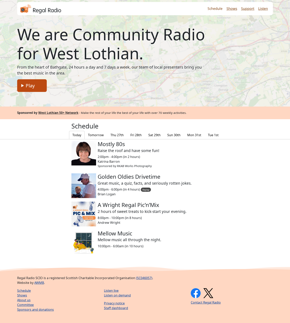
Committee (25, 305)
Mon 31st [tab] (194, 135)
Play (29, 85)
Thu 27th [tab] (117, 135)
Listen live (111, 290)
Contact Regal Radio (206, 302)
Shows (231, 8)
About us (24, 300)
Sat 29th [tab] (154, 135)
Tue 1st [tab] (213, 135)
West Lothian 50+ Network (58, 113)
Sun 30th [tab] (174, 135)
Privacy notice (114, 303)
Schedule (215, 8)
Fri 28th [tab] (136, 135)
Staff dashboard (116, 308)
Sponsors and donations (35, 309)
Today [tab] (76, 135)
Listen (263, 8)
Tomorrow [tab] (96, 135)
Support (247, 8)
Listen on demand (117, 295)
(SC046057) (144, 278)
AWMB (39, 282)
